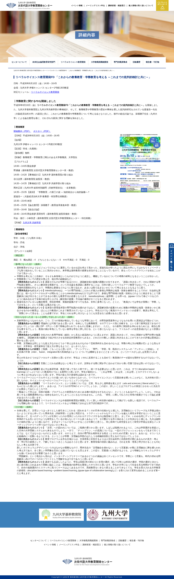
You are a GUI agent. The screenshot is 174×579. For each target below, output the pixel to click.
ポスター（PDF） (42, 131)
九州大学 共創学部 (32, 222)
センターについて (19, 62)
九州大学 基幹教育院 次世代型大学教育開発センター (30, 70)
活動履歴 (136, 62)
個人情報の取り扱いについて (141, 5)
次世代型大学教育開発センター (35, 5)
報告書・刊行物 (152, 62)
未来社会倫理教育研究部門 (43, 62)
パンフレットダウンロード (162, 3)
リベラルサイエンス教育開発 (73, 62)
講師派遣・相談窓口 (116, 5)
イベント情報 (77, 5)
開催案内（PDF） (22, 131)
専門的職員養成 (120, 62)
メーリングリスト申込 (95, 5)
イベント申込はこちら (171, 259)
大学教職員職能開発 (99, 62)
